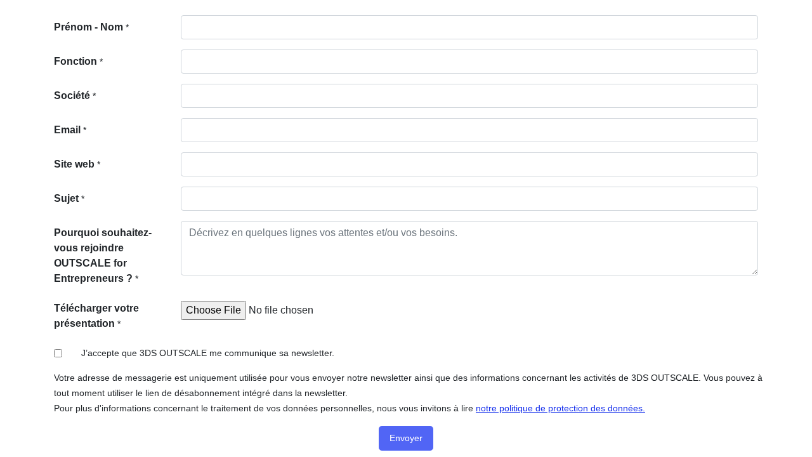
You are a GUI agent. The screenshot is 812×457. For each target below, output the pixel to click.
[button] (406, 438)
